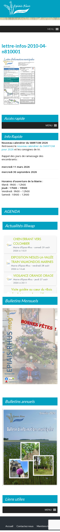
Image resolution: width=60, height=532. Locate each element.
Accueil (9, 526)
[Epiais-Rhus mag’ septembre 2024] (31, 347)
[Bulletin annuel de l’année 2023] (30, 448)
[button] (51, 29)
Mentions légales (46, 526)
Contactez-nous (25, 526)
